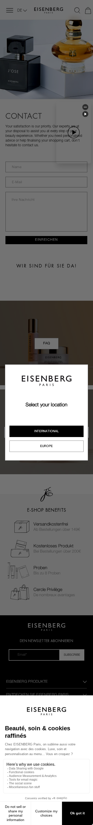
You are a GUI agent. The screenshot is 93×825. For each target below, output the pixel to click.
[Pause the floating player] (85, 114)
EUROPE (46, 445)
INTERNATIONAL (46, 431)
